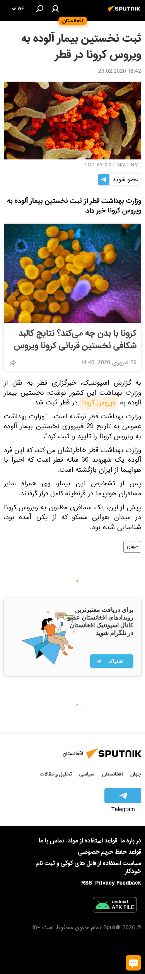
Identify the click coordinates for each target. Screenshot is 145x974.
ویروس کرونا (99, 403)
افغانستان (112, 774)
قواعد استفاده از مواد (92, 840)
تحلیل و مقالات (56, 774)
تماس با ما (52, 841)
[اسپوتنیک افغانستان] (125, 12)
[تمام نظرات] (133, 963)
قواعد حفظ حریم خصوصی (109, 852)
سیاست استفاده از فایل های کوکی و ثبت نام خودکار (88, 867)
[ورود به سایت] (55, 8)
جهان (132, 546)
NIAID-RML (128, 165)
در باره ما (130, 840)
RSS (86, 883)
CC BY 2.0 (99, 165)
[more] (12, 362)
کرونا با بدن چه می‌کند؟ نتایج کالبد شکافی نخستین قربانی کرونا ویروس (75, 339)
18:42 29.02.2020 (119, 72)
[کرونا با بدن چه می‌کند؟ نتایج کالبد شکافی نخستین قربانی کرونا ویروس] (72, 273)
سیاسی (86, 774)
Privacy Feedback (118, 883)
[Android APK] (115, 906)
